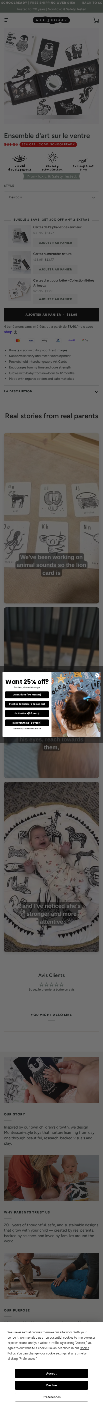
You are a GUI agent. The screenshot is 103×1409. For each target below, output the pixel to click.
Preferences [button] (28, 1358)
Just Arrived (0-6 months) (27, 694)
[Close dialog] (97, 675)
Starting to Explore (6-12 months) (27, 704)
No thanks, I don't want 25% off (27, 729)
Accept (51, 1373)
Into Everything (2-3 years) (27, 722)
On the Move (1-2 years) (27, 713)
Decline (51, 1385)
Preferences (51, 1397)
